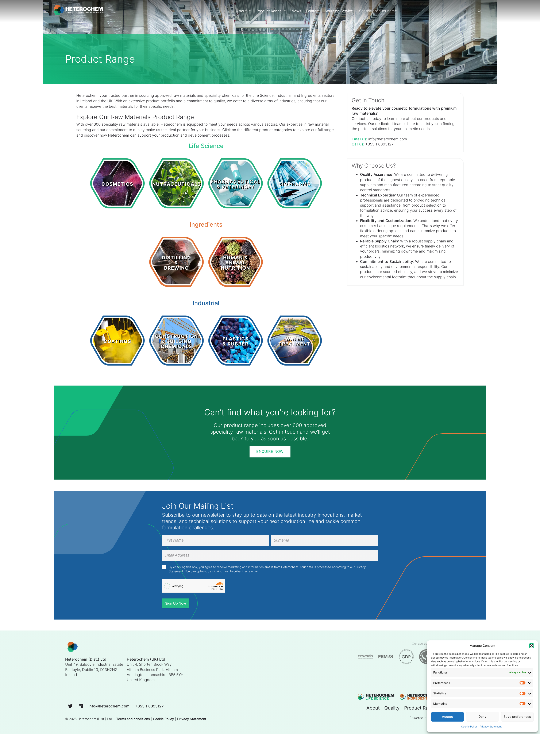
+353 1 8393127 (379, 144)
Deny (482, 717)
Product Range (269, 11)
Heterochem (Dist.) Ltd (94, 719)
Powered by (418, 718)
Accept (447, 717)
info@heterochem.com (387, 139)
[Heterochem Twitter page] (70, 706)
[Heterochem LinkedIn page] (81, 706)
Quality (392, 708)
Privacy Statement (491, 726)
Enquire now (270, 451)
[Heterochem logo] (72, 647)
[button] (531, 646)
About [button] (241, 11)
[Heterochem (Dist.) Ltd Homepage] (78, 11)
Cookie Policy (469, 726)
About (373, 708)
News (296, 11)
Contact (313, 11)
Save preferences (517, 717)
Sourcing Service (339, 11)
